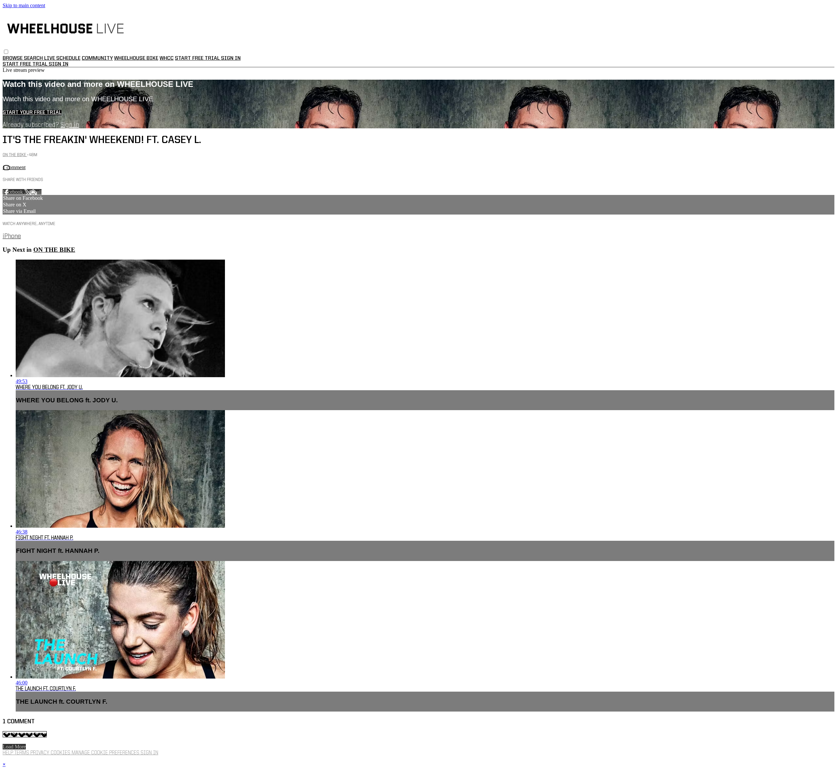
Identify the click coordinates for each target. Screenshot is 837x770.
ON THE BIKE (15, 155)
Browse (13, 58)
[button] (6, 52)
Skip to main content (24, 5)
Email (35, 192)
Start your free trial (32, 112)
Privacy (40, 753)
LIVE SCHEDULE (62, 58)
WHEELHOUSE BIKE (136, 58)
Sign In (58, 64)
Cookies (61, 753)
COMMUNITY (97, 58)
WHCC (167, 58)
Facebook (13, 192)
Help (8, 753)
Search (34, 58)
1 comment (14, 167)
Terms (22, 753)
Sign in (231, 58)
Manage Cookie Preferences (106, 753)
